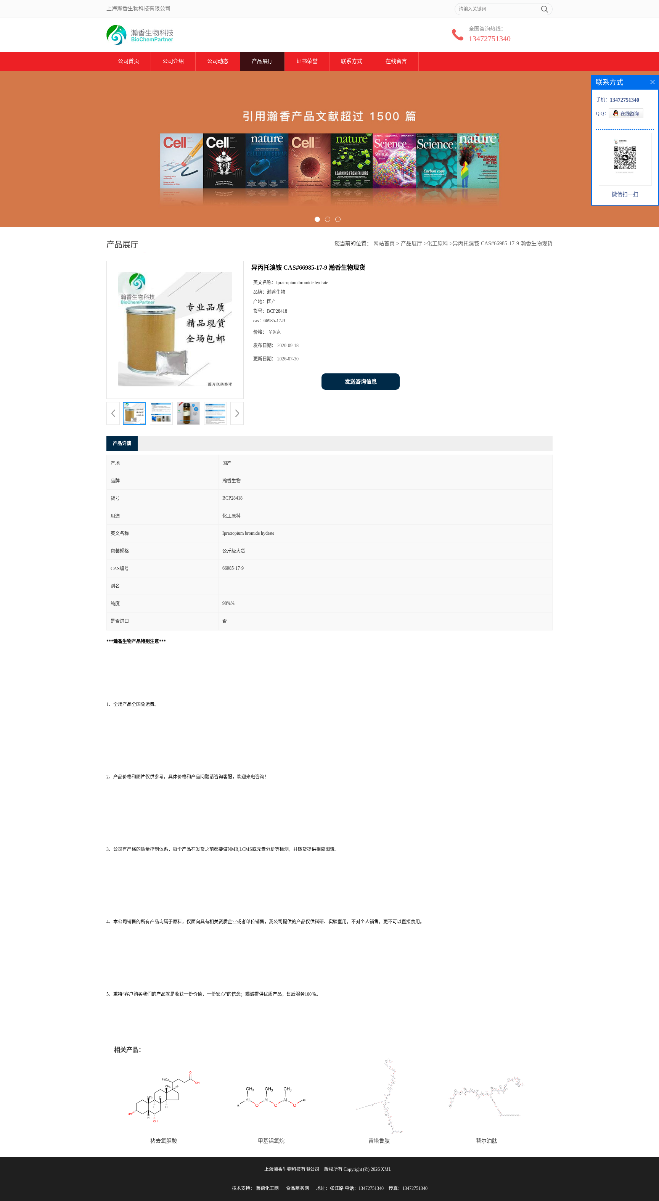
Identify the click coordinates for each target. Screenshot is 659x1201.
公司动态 (217, 61)
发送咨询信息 (361, 381)
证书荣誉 (307, 61)
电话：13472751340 (364, 1188)
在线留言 (396, 61)
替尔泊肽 (486, 1141)
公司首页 (128, 61)
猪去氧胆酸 (163, 1141)
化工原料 (437, 243)
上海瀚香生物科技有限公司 (291, 1169)
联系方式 (351, 61)
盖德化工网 (267, 1188)
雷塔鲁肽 (379, 1141)
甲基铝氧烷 (271, 1141)
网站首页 (384, 243)
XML (386, 1169)
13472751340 (490, 38)
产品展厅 (262, 61)
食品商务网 (297, 1188)
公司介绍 (173, 61)
